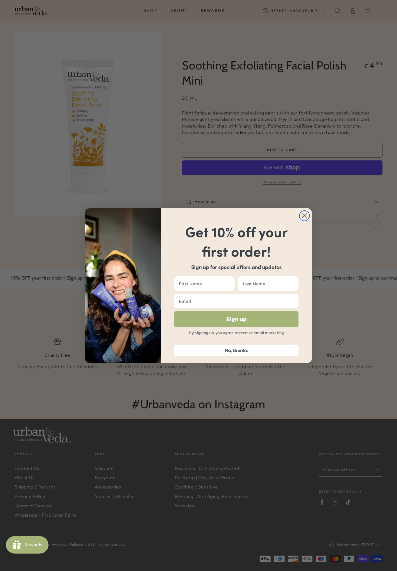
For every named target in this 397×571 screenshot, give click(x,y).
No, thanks (236, 350)
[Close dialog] (304, 216)
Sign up (236, 319)
